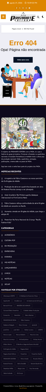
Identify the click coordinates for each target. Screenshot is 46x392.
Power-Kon (24, 354)
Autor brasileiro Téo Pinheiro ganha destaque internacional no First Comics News (19, 196)
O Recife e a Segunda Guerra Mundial (27, 344)
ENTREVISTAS (10, 251)
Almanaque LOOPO (9, 296)
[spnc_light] (43, 17)
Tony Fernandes (34, 368)
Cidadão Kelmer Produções (31, 310)
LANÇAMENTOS (11, 268)
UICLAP (7, 284)
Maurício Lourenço (9, 339)
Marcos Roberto (20, 335)
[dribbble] (23, 8)
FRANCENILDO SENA (9, 320)
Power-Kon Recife (37, 354)
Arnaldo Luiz (18, 301)
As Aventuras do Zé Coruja (34, 301)
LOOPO (40, 330)
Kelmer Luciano (29, 330)
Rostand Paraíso (8, 364)
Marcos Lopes (7, 335)
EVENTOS (8, 257)
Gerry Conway (23, 325)
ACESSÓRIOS (10, 235)
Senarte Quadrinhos (36, 364)
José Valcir (17, 330)
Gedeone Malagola (8, 325)
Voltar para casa (23, 60)
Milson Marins (7, 344)
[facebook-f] (16, 8)
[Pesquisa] (38, 17)
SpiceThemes (23, 388)
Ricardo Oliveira (38, 359)
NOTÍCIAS (8, 279)
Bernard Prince (7, 306)
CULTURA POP (10, 240)
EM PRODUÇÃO (11, 246)
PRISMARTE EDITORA (9, 359)
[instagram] (26, 8)
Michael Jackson (23, 339)
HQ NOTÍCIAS (10, 262)
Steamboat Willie (8, 368)
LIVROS (7, 273)
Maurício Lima (34, 335)
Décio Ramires (29, 315)
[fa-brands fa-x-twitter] (20, 8)
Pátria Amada (24, 359)
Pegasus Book (24, 349)
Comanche (6, 315)
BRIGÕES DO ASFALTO (23, 306)
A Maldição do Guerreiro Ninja (28, 296)
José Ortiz (6, 330)
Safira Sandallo (21, 364)
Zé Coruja (20, 373)
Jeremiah (34, 325)
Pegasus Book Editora (9, 354)
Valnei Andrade (7, 373)
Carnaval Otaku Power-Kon (11, 310)
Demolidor (17, 315)
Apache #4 (6, 301)
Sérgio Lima (21, 368)
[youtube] (29, 8)
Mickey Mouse (37, 339)
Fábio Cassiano (25, 320)
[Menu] (3, 16)
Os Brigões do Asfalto (9, 349)
